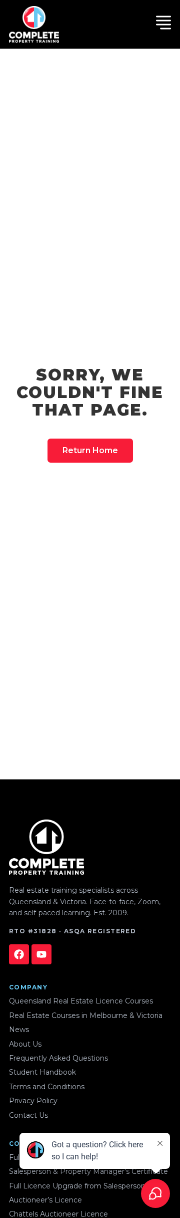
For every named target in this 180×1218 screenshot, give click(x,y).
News (19, 1029)
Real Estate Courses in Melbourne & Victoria (85, 1015)
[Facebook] (19, 954)
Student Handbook (42, 1072)
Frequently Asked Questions (58, 1058)
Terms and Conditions (46, 1086)
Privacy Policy (33, 1100)
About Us (25, 1044)
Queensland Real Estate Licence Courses (81, 1000)
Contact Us (28, 1115)
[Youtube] (42, 954)
